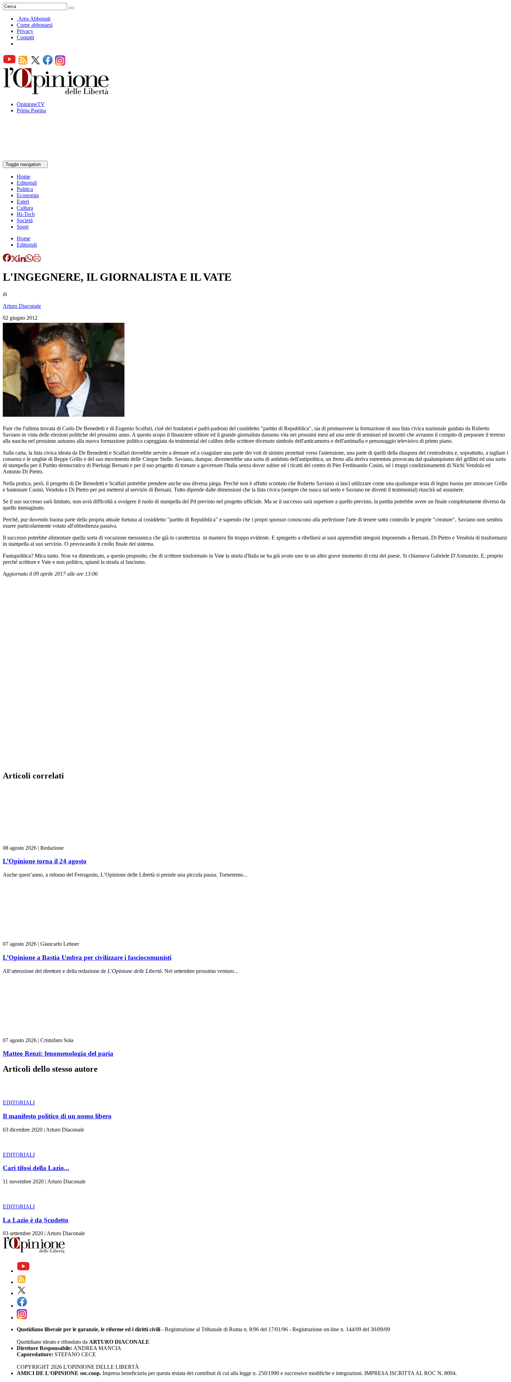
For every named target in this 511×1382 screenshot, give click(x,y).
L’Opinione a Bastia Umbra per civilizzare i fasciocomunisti (87, 957)
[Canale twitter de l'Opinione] (35, 64)
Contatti (25, 37)
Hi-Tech (26, 214)
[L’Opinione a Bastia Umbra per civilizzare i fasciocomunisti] (44, 938)
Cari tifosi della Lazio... (36, 1168)
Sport (23, 227)
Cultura (25, 208)
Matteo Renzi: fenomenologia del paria (58, 1053)
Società (25, 220)
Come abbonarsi (34, 25)
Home (23, 176)
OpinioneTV (31, 104)
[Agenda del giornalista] (33, 157)
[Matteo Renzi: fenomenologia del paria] (44, 1034)
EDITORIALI (19, 1102)
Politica (25, 189)
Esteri (23, 202)
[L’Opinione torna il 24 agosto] (44, 842)
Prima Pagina (31, 110)
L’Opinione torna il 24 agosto (45, 861)
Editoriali (27, 183)
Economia (28, 195)
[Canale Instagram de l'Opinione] (60, 64)
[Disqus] (255, 676)
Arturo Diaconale (22, 306)
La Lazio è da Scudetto (35, 1220)
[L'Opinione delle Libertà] (57, 92)
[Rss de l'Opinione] (23, 64)
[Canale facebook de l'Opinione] (48, 64)
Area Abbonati (34, 19)
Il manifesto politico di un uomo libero (57, 1116)
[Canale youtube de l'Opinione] (9, 64)
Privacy (25, 31)
